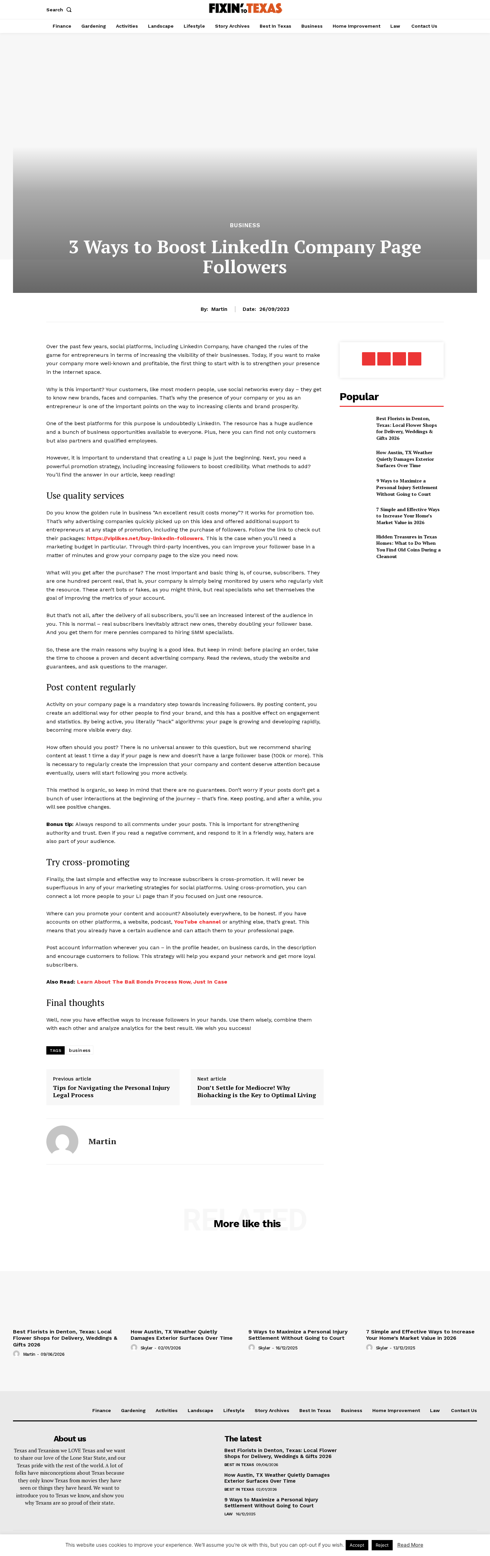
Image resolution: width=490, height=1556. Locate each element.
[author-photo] (17, 1354)
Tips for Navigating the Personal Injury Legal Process (111, 1091)
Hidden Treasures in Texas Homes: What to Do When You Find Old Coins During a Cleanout (408, 546)
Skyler (147, 1347)
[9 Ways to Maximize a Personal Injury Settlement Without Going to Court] (355, 487)
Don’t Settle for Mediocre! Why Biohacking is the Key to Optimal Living (256, 1091)
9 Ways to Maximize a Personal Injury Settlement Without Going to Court (407, 487)
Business (245, 225)
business (79, 1050)
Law (229, 1514)
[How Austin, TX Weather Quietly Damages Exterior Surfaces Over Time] (355, 459)
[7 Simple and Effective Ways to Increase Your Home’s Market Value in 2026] (355, 515)
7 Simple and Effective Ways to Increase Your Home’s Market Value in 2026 (408, 515)
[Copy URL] (414, 359)
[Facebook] (368, 359)
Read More (410, 1545)
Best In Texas (239, 1464)
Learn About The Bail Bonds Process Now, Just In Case (152, 982)
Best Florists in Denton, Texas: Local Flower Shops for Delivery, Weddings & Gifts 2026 (406, 428)
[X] (384, 359)
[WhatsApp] (399, 359)
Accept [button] (357, 1545)
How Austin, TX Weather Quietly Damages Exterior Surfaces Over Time (405, 458)
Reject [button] (382, 1545)
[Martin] (62, 1142)
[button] (60, 10)
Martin (219, 309)
